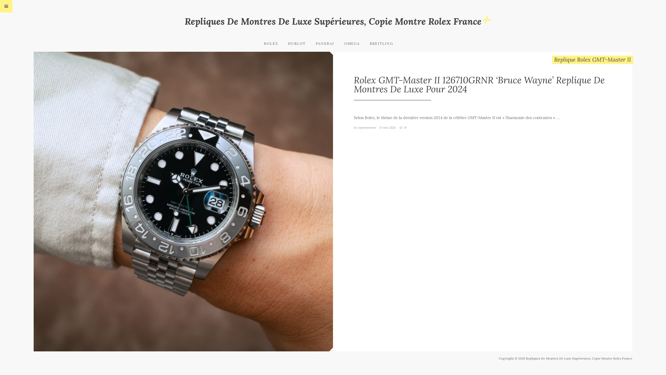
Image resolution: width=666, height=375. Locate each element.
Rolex (271, 43)
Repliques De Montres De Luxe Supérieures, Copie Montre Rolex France (333, 21)
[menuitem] (275, 44)
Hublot (297, 43)
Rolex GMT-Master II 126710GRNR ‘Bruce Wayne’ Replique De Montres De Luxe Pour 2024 (479, 84)
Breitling (381, 43)
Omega (352, 43)
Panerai (325, 43)
